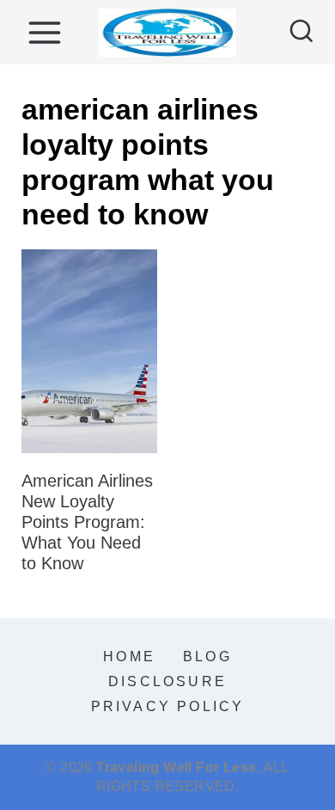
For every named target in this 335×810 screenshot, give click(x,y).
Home (129, 656)
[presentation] (89, 351)
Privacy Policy (168, 706)
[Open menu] (44, 32)
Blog (207, 656)
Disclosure (167, 681)
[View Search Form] (301, 32)
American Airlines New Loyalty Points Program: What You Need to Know (87, 522)
